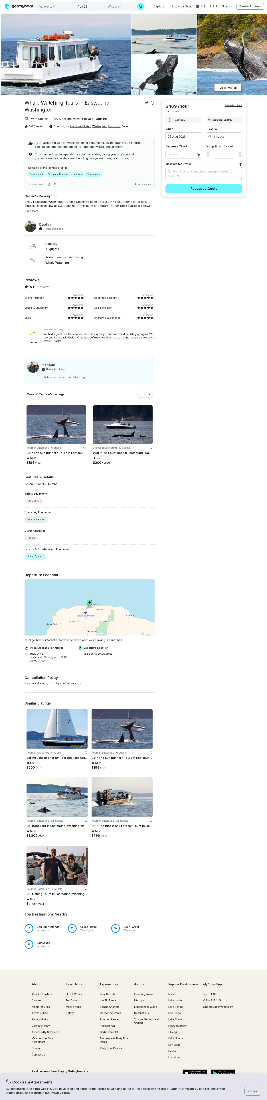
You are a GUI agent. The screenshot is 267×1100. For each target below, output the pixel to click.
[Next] (149, 394)
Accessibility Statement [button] (45, 1032)
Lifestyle (139, 1000)
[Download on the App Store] (195, 1073)
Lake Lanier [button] (175, 1000)
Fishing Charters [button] (109, 1006)
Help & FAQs (210, 994)
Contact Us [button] (38, 1054)
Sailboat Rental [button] (109, 1032)
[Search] (140, 6)
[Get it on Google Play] (223, 1073)
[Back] (141, 394)
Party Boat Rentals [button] (111, 1048)
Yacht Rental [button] (107, 1025)
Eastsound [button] (114, 126)
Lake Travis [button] (175, 1019)
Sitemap (36, 1048)
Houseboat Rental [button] (111, 1012)
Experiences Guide (145, 1006)
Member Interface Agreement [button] (42, 1040)
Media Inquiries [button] (41, 1006)
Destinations (141, 1012)
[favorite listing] (152, 103)
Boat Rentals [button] (107, 994)
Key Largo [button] (174, 1044)
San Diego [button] (174, 1012)
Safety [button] (70, 1012)
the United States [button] (80, 126)
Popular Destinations (183, 984)
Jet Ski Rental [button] (108, 1000)
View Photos (228, 88)
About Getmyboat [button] (42, 994)
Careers (36, 1000)
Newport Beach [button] (177, 1025)
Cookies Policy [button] (41, 1025)
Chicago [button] (173, 1032)
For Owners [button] (73, 1000)
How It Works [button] (74, 994)
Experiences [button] (109, 984)
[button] (182, 6)
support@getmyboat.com (218, 1006)
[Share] (146, 103)
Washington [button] (99, 126)
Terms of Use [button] (106, 1089)
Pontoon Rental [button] (109, 1019)
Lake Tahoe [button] (175, 1006)
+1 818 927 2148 (212, 1000)
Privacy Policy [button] (60, 1093)
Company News (143, 994)
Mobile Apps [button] (73, 1006)
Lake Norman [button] (176, 1038)
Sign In (227, 6)
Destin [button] (172, 1051)
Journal (139, 984)
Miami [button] (171, 994)
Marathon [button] (174, 1057)
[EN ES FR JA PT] (200, 6)
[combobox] (56, 6)
